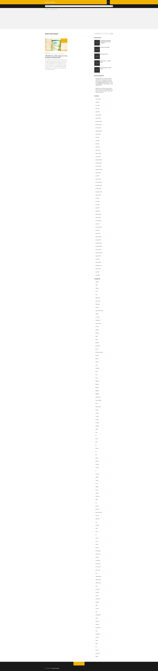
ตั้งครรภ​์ (97, 358)
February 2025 (98, 153)
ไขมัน (97, 643)
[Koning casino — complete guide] (97, 63)
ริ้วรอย (97, 489)
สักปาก (97, 531)
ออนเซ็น (97, 557)
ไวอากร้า (97, 650)
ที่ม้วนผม (97, 387)
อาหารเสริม (98, 570)
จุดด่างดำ (97, 329)
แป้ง (96, 611)
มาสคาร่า (97, 467)
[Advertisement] (79, 19)
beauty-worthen (56, 668)
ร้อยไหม (97, 493)
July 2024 (97, 175)
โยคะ (97, 630)
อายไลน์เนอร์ (98, 563)
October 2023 (98, 188)
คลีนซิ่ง (97, 313)
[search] (112, 6)
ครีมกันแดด (98, 297)
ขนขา (97, 291)
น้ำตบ (97, 403)
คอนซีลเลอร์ (98, 320)
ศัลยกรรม (97, 509)
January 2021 (98, 239)
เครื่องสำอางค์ (98, 582)
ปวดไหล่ (97, 419)
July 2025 (97, 137)
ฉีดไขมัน (97, 333)
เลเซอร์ (97, 595)
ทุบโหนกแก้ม (98, 397)
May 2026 (97, 108)
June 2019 (98, 275)
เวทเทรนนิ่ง (98, 598)
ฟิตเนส (97, 457)
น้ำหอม (97, 409)
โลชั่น (97, 640)
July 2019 (97, 271)
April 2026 (97, 111)
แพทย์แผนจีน (98, 614)
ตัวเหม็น (97, 355)
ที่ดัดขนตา (97, 381)
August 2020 (98, 255)
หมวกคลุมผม (98, 550)
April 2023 (97, 207)
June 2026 (98, 105)
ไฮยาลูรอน (98, 653)
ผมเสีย (97, 429)
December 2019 (99, 265)
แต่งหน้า (97, 608)
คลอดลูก (97, 307)
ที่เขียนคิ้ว (97, 393)
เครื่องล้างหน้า (98, 579)
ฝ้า (96, 445)
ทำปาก (97, 377)
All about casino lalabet (105, 47)
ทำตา (97, 374)
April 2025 (97, 147)
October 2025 (98, 127)
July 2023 (97, 198)
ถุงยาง (97, 365)
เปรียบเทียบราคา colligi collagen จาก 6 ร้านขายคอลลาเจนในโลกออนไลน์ (56, 56)
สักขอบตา (97, 525)
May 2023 (97, 204)
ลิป (96, 502)
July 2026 (97, 102)
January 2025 (98, 156)
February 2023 (98, 214)
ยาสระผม (97, 473)
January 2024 (98, 179)
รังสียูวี (97, 486)
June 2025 (98, 140)
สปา (96, 522)
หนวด (97, 541)
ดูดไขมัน (97, 342)
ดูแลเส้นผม (98, 345)
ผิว (96, 435)
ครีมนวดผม (98, 304)
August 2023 (98, 195)
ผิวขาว (97, 438)
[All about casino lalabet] (97, 49)
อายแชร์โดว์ (98, 560)
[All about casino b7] (97, 56)
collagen (64, 39)
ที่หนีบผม (97, 390)
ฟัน (96, 454)
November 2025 (99, 124)
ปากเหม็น (97, 422)
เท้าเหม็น (97, 592)
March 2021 (98, 233)
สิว (96, 534)
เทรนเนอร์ (97, 589)
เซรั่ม (97, 586)
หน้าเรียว (97, 547)
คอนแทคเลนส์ (98, 323)
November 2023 (99, 185)
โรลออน (97, 637)
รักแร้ (97, 483)
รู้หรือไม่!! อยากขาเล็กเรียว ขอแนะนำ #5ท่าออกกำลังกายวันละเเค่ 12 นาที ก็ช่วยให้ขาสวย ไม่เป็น (104, 89)
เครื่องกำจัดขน (98, 576)
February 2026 (98, 114)
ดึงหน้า (97, 339)
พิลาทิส (97, 448)
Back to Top (79, 663)
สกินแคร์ (64, 41)
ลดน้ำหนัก (97, 496)
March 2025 (98, 150)
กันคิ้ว (97, 285)
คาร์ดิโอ (97, 326)
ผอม (96, 432)
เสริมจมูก (97, 602)
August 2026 (98, 98)
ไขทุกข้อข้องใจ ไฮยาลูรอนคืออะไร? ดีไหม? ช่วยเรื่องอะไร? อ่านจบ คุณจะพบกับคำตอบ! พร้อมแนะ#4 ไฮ (104, 80)
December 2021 (99, 227)
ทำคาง (97, 371)
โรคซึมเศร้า (98, 634)
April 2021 (97, 230)
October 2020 (98, 249)
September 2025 (99, 130)
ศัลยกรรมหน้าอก (99, 512)
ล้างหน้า (97, 505)
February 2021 (98, 236)
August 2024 (98, 172)
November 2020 (99, 246)
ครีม (96, 294)
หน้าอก (97, 544)
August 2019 (98, 268)
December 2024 (99, 159)
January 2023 (98, 217)
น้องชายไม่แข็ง (98, 400)
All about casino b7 (104, 54)
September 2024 (99, 169)
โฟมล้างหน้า (98, 627)
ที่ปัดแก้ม (97, 384)
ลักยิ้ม (97, 499)
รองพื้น (97, 477)
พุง (96, 451)
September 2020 (99, 252)
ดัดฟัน (97, 336)
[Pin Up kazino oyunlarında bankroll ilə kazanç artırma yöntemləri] (97, 43)
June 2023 (98, 201)
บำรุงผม (97, 413)
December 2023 (99, 182)
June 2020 (98, 259)
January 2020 (98, 262)
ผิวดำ (97, 441)
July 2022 (97, 223)
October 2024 (98, 166)
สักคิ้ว (97, 528)
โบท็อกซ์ (97, 624)
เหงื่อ (96, 605)
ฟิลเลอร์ (97, 461)
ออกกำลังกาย (98, 554)
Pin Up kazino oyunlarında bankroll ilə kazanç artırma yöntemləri (105, 41)
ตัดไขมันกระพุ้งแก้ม (99, 352)
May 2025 (97, 143)
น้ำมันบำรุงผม (98, 406)
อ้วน (96, 573)
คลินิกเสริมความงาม (99, 310)
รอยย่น (97, 480)
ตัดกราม (97, 349)
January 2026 (98, 118)
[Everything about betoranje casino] (97, 70)
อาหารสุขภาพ (98, 566)
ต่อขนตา (97, 361)
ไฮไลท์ (97, 656)
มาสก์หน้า (97, 464)
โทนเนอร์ (97, 621)
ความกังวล (98, 317)
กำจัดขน (97, 288)
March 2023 (98, 211)
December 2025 (99, 121)
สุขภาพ (97, 538)
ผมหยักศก (97, 425)
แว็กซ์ (97, 618)
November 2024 (99, 163)
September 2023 (99, 191)
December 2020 (99, 243)
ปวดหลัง (97, 416)
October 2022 (98, 220)
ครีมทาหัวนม (98, 301)
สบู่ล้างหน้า (98, 518)
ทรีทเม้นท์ (97, 368)
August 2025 (98, 134)
